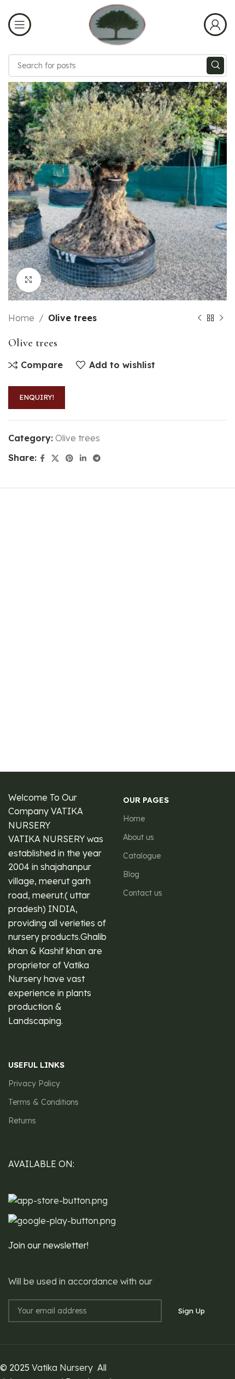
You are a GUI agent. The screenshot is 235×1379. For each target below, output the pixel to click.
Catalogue (142, 856)
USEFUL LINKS (36, 1065)
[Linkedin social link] (83, 458)
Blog (131, 874)
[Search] (215, 65)
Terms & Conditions (43, 1102)
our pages (146, 800)
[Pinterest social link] (69, 458)
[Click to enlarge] (28, 280)
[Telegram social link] (97, 458)
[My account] (215, 24)
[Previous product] (199, 318)
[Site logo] (117, 23)
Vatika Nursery (62, 1367)
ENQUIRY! (36, 397)
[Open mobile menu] (20, 24)
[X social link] (55, 458)
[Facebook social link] (42, 458)
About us (138, 837)
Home (21, 317)
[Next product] (221, 318)
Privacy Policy (34, 1083)
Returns (22, 1121)
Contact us (142, 893)
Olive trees (72, 317)
